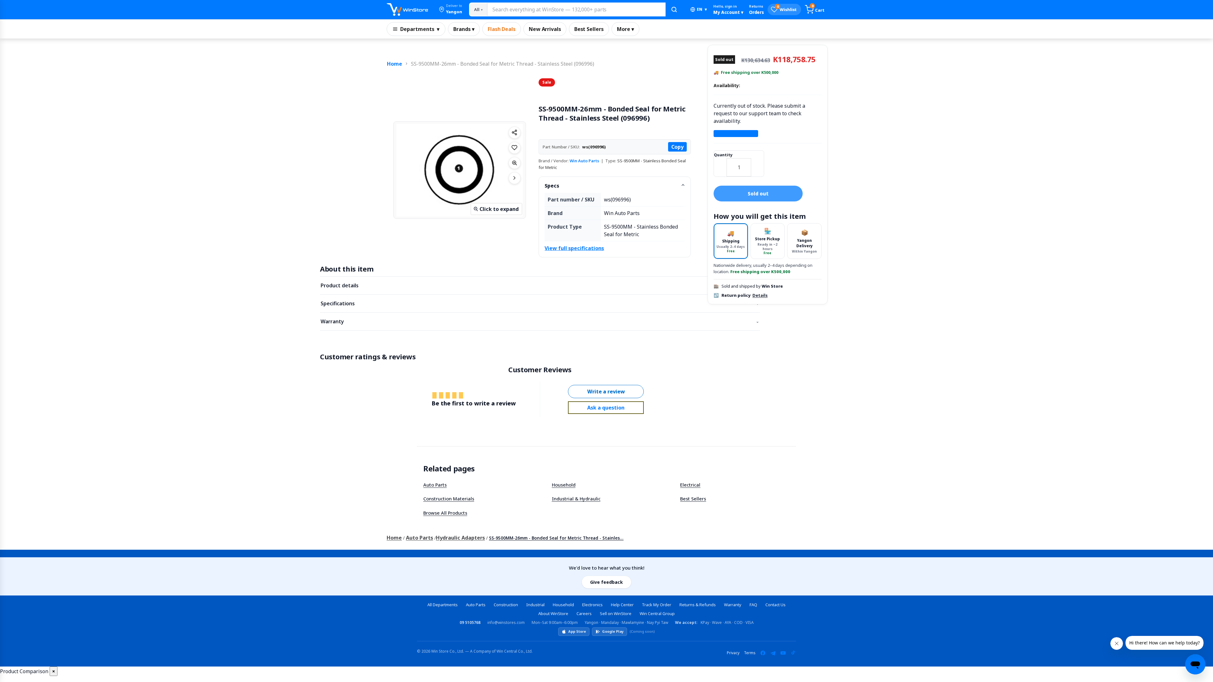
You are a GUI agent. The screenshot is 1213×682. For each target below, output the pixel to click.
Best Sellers (589, 29)
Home (394, 63)
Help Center (622, 604)
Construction (506, 604)
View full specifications (574, 248)
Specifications (540, 303)
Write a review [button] (606, 391)
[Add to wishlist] (515, 148)
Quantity (723, 155)
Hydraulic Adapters (460, 537)
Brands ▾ (463, 29)
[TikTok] (793, 653)
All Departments (442, 604)
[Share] (515, 133)
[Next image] (515, 178)
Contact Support (736, 133)
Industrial (535, 604)
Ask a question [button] (606, 407)
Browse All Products (445, 513)
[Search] (674, 9)
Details (760, 295)
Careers (584, 613)
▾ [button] (702, 9)
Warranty (540, 321)
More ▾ (625, 29)
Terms (750, 652)
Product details (540, 285)
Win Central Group (657, 613)
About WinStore (553, 613)
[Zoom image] (515, 163)
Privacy (733, 652)
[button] (450, 9)
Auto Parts (435, 485)
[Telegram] (773, 653)
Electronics (592, 604)
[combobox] (576, 9)
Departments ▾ (419, 29)
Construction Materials (448, 498)
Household (564, 485)
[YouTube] (783, 653)
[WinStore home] (407, 9)
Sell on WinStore (615, 613)
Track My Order (656, 604)
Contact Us (775, 604)
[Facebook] (763, 653)
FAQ (753, 604)
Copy (677, 146)
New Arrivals (545, 29)
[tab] (731, 241)
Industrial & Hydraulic (576, 498)
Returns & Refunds (697, 604)
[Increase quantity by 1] (757, 163)
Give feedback (606, 582)
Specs (552, 185)
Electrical (690, 485)
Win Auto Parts (584, 161)
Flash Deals (502, 29)
